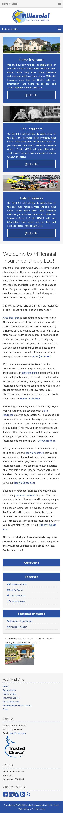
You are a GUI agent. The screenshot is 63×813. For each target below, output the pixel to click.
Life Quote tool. (46, 440)
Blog (5, 709)
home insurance (30, 372)
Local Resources (11, 701)
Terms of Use (9, 693)
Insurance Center (11, 697)
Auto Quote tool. (42, 356)
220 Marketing (37, 808)
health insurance (34, 452)
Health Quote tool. (25, 482)
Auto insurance (11, 317)
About (6, 686)
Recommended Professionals (17, 705)
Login (56, 805)
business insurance (26, 495)
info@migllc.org (18, 733)
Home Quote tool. (30, 398)
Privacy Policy (9, 690)
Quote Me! (31, 95)
